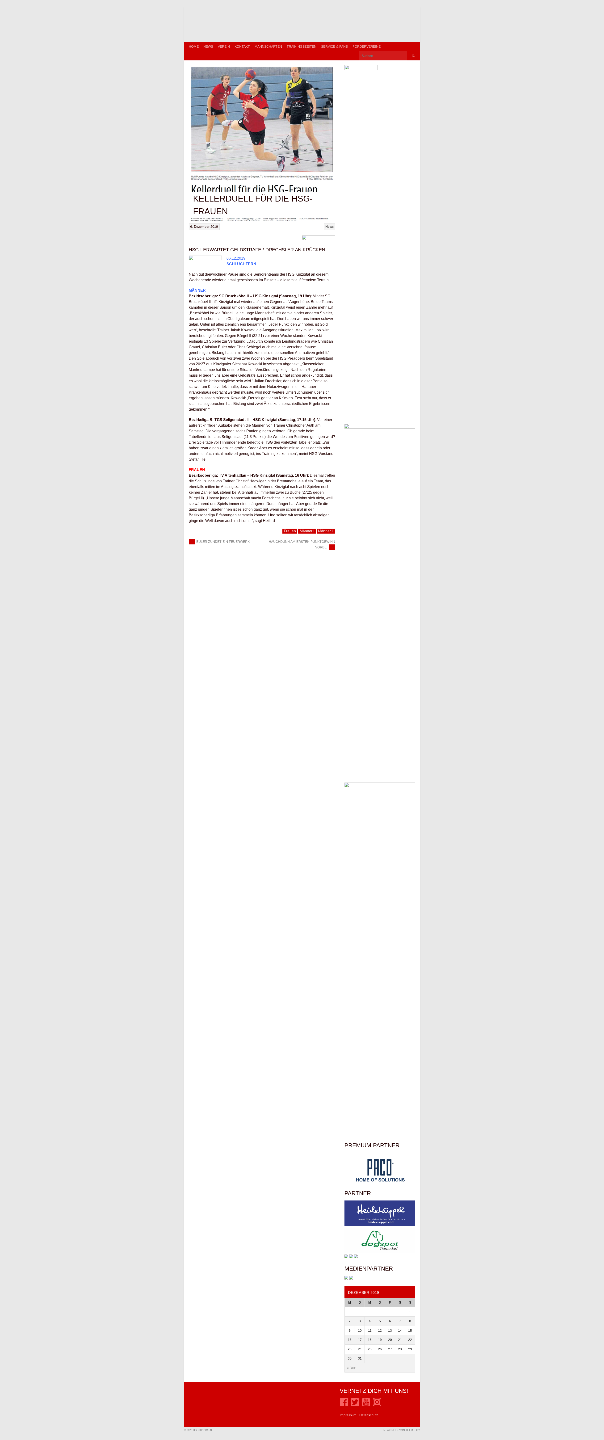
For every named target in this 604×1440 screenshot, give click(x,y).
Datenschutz (368, 1415)
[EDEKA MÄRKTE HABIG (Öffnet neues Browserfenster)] (356, 1257)
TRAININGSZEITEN (301, 46)
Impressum (348, 1415)
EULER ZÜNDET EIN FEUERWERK (220, 541)
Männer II (326, 531)
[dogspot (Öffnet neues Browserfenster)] (379, 1252)
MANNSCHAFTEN (268, 46)
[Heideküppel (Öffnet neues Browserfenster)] (379, 1225)
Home (194, 46)
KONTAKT (242, 46)
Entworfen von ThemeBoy (401, 1430)
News (208, 46)
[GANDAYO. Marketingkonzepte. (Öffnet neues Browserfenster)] (346, 1278)
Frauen (290, 531)
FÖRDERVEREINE (366, 46)
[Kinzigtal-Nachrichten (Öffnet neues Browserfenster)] (351, 1278)
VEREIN (224, 46)
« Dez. (352, 1368)
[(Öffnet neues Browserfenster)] (344, 1405)
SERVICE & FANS (334, 46)
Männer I (307, 531)
